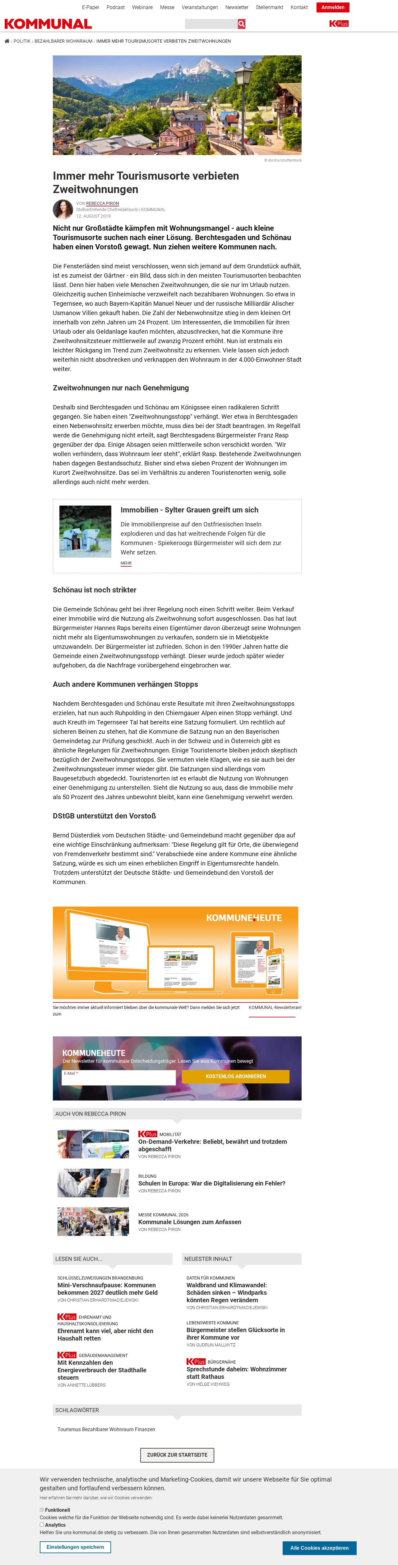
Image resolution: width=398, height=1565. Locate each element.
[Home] (48, 24)
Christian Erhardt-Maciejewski (103, 1300)
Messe (167, 7)
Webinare (142, 7)
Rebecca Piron (102, 203)
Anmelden (333, 7)
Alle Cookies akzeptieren (319, 1548)
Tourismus (69, 1429)
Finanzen (145, 1429)
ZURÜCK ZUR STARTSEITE (177, 1455)
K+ (333, 24)
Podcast (116, 7)
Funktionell (57, 1510)
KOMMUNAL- (262, 1007)
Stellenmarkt (269, 7)
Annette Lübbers (86, 1385)
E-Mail (69, 1073)
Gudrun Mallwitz (215, 1344)
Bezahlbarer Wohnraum (63, 41)
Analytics (55, 1525)
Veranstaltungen (200, 7)
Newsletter (236, 7)
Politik (22, 41)
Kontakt (299, 7)
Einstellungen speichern (75, 1547)
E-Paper (90, 7)
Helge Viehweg (213, 1384)
